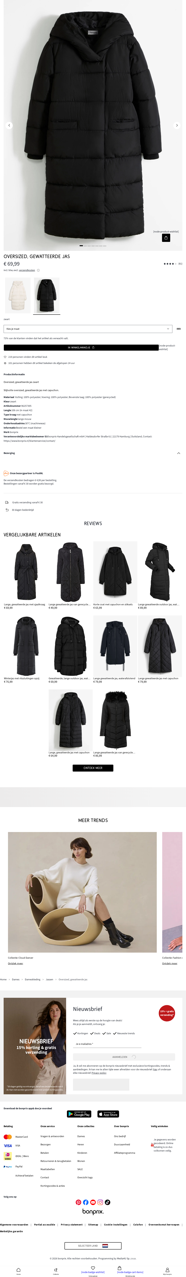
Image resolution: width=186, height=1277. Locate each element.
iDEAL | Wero (22, 1156)
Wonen (81, 1161)
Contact (45, 1177)
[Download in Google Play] (79, 1114)
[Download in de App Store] (108, 1114)
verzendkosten (27, 270)
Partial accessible (44, 1224)
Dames (81, 1136)
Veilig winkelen (159, 1126)
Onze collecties (85, 1126)
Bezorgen (46, 1144)
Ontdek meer (15, 963)
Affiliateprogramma (124, 1153)
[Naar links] (9, 125)
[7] (104, 245)
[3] (89, 245)
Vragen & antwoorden (52, 1136)
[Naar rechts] (177, 125)
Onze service (48, 1126)
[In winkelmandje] (166, 238)
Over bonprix (121, 1126)
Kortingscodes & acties (53, 1186)
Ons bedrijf (120, 1136)
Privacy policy (99, 1073)
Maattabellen (48, 1169)
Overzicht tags (85, 1177)
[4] (93, 245)
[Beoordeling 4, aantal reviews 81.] (170, 264)
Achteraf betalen (24, 1176)
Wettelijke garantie (11, 1231)
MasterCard (21, 1137)
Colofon (138, 1224)
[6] (100, 245)
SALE (80, 1169)
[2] (85, 245)
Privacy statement (71, 1224)
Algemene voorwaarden (14, 1224)
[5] (96, 245)
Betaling (8, 1126)
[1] (81, 245)
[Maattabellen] (178, 329)
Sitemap (93, 1224)
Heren (80, 1144)
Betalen (45, 1153)
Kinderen (82, 1153)
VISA (17, 1145)
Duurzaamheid (122, 1144)
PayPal (19, 1166)
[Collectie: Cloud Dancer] (82, 892)
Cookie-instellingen (116, 1224)
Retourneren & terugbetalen (56, 1161)
